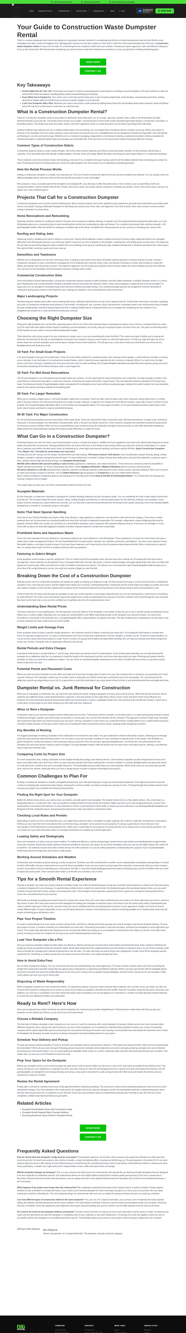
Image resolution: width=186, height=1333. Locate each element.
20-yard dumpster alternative (42, 405)
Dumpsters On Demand (30, 1033)
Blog (112, 11)
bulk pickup (32, 308)
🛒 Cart (122, 11)
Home (31, 11)
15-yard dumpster (68, 618)
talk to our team (101, 639)
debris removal (131, 160)
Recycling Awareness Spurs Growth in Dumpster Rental (47, 1115)
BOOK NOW (93, 62)
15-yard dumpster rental (53, 384)
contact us (57, 547)
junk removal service (55, 697)
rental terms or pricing (114, 1093)
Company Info (98, 11)
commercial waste (25, 139)
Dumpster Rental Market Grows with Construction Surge (47, 1109)
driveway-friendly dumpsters (151, 806)
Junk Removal (63, 11)
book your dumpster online (75, 1051)
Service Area (81, 11)
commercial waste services (115, 287)
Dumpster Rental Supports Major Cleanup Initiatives (45, 1112)
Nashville (147, 1330)
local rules (89, 680)
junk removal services (157, 993)
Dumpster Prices (45, 11)
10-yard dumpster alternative (114, 363)
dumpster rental (105, 700)
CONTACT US (93, 71)
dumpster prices (32, 178)
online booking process (101, 868)
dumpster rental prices (101, 659)
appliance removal (56, 526)
